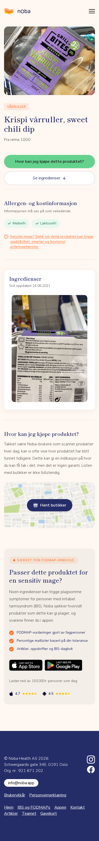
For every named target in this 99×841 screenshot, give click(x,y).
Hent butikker (53, 505)
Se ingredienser (46, 178)
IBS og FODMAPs (34, 807)
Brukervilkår (14, 795)
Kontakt (77, 807)
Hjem (8, 807)
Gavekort (48, 813)
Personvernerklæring (47, 795)
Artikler (11, 813)
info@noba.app (21, 783)
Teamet (29, 813)
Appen (60, 807)
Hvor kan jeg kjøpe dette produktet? (49, 161)
